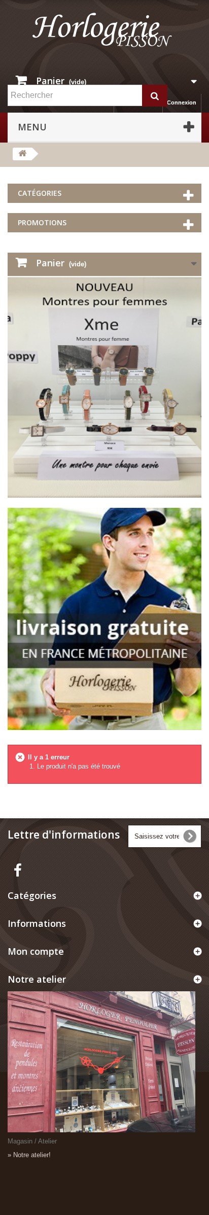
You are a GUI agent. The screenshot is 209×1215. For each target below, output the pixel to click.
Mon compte (36, 951)
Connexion (181, 102)
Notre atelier (37, 979)
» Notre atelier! (29, 1155)
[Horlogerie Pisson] (104, 34)
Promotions (42, 222)
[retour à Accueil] (22, 154)
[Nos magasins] (104, 1061)
